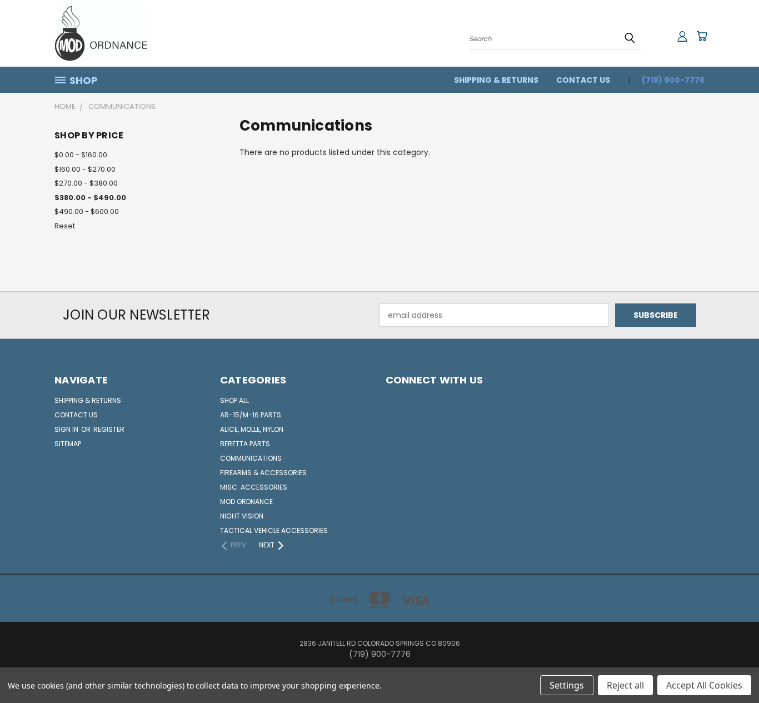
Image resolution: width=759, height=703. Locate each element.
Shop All (234, 400)
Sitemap (67, 443)
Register (108, 429)
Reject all (625, 685)
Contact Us (583, 80)
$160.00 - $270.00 (85, 169)
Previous (729, 668)
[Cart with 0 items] (701, 36)
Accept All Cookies (704, 685)
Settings (567, 685)
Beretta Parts (245, 443)
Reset (64, 226)
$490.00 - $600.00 (86, 211)
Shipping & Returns (496, 80)
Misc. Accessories (253, 487)
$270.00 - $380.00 (86, 183)
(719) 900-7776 (673, 80)
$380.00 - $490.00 (90, 197)
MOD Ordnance (246, 501)
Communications (251, 458)
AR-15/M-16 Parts (250, 415)
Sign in (67, 429)
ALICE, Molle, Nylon (251, 429)
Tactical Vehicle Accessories (274, 530)
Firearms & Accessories (263, 472)
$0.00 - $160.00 (80, 154)
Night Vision (241, 516)
